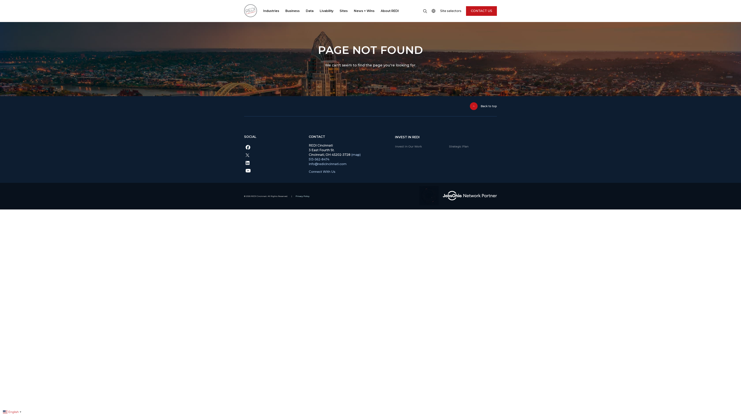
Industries (271, 11)
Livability (326, 11)
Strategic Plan (459, 146)
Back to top (489, 106)
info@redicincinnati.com (328, 164)
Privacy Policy (303, 196)
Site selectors (450, 11)
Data (310, 11)
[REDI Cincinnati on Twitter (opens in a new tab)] (273, 155)
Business (292, 11)
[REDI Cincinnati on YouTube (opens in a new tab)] (273, 170)
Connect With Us (322, 172)
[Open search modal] (425, 11)
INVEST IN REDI (407, 137)
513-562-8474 (319, 159)
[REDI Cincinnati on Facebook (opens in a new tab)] (273, 147)
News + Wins (364, 11)
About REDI (390, 11)
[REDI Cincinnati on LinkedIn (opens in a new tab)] (273, 162)
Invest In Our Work (408, 146)
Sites (344, 11)
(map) (356, 155)
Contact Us (481, 11)
